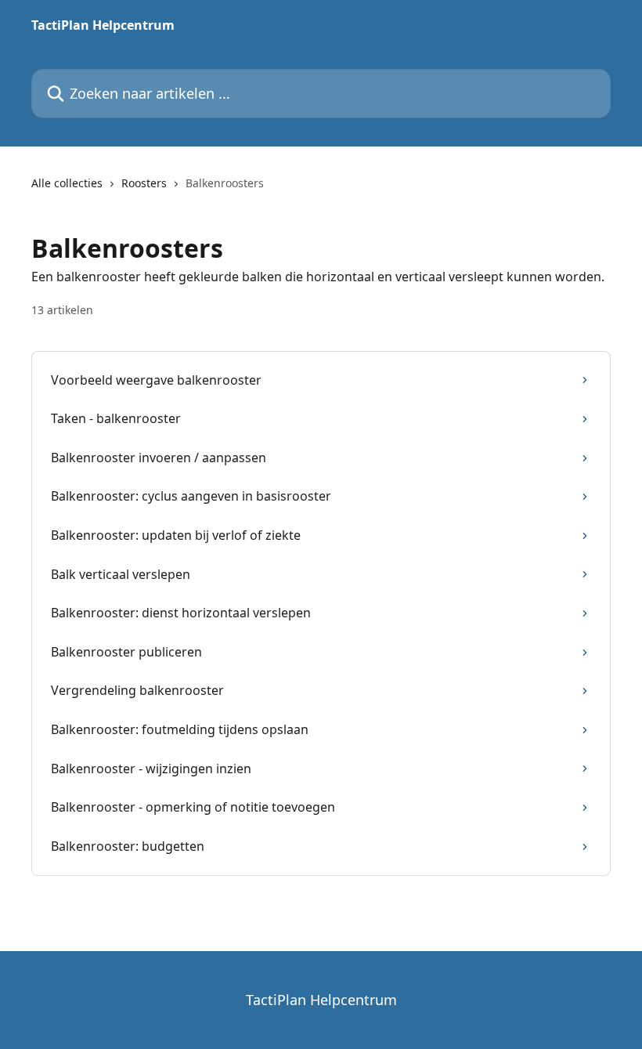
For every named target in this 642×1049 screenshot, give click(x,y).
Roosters (144, 182)
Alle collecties (67, 182)
